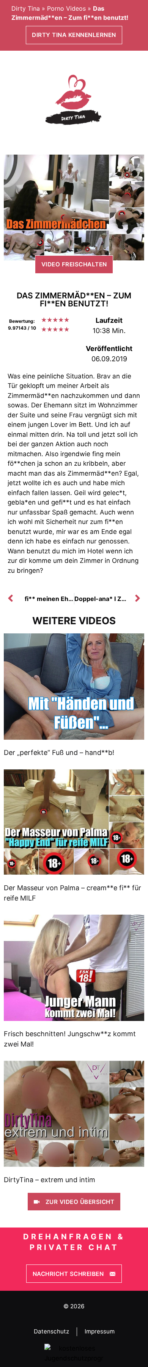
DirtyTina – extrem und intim (49, 1180)
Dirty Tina (25, 8)
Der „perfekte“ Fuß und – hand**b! (59, 752)
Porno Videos (66, 8)
